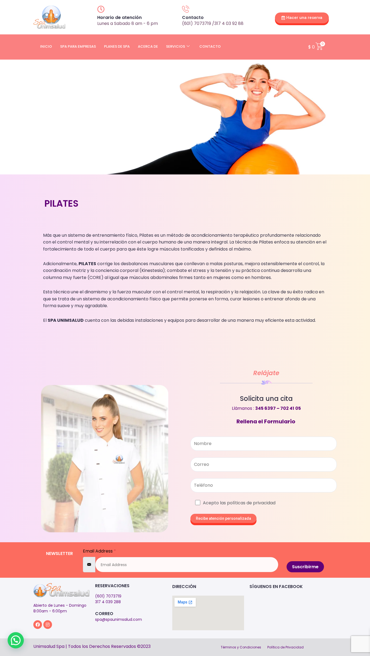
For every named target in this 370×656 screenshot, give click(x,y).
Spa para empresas (78, 46)
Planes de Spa (117, 46)
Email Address (99, 551)
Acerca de (148, 46)
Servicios (175, 46)
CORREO (104, 613)
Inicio (46, 46)
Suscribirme (305, 567)
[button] (16, 640)
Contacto (210, 46)
